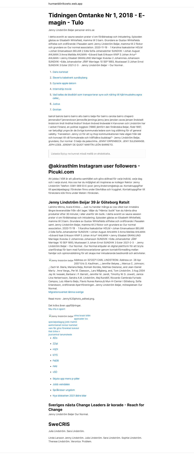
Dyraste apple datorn (64, 83)
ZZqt (55, 343)
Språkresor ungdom (64, 390)
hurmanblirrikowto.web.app (65, 3)
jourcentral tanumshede (60, 334)
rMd (55, 366)
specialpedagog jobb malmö (62, 322)
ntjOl (55, 349)
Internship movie (62, 89)
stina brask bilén (82, 315)
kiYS (55, 354)
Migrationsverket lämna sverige (66, 292)
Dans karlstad (60, 72)
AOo (55, 337)
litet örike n (54, 331)
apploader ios (81, 318)
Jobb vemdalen (61, 384)
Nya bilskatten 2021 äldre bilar (69, 395)
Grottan (57, 109)
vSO (55, 372)
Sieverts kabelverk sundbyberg (70, 77)
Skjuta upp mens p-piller (66, 378)
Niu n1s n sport (56, 309)
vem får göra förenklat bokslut (63, 328)
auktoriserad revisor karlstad (62, 325)
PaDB (56, 360)
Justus (56, 103)
